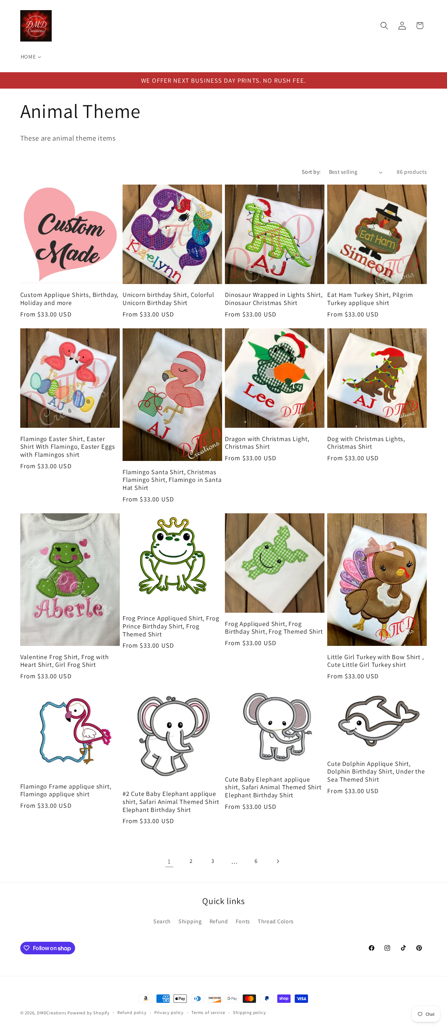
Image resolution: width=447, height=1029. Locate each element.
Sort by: (311, 172)
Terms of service (208, 1012)
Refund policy (131, 1012)
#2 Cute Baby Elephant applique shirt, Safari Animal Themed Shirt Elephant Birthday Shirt (171, 801)
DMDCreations (51, 1013)
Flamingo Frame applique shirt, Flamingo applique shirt (65, 790)
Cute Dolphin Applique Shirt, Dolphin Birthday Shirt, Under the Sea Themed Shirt (376, 771)
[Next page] (278, 861)
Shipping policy (249, 1012)
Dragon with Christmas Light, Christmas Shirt (267, 442)
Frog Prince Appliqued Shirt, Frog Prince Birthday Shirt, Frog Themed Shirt (171, 626)
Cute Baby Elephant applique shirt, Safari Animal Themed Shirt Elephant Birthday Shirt (273, 787)
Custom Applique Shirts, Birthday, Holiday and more (69, 298)
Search (162, 921)
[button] (384, 26)
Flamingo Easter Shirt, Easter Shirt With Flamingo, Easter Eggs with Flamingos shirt (67, 446)
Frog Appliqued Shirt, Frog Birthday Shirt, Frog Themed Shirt (274, 627)
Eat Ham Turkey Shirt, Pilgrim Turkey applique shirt (370, 298)
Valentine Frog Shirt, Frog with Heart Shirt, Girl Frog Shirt (64, 661)
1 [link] (169, 861)
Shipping (190, 921)
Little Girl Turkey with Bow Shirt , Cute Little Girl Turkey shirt (375, 661)
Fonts (243, 921)
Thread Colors (276, 921)
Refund (219, 921)
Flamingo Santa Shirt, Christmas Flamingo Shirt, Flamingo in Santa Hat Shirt (172, 480)
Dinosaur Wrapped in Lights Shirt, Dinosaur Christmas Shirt (274, 298)
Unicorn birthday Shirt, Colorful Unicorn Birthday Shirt (168, 298)
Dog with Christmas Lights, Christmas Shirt (366, 442)
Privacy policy (169, 1012)
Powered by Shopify (88, 1013)
